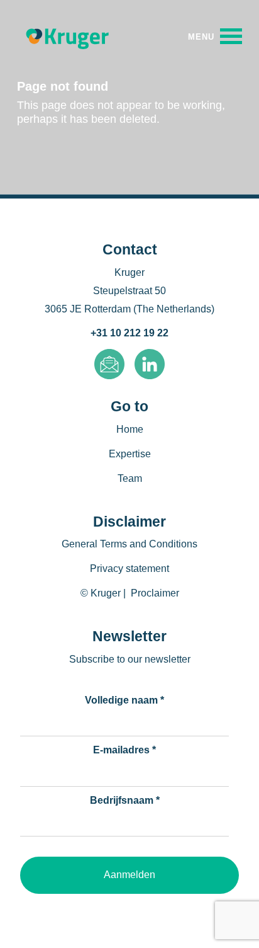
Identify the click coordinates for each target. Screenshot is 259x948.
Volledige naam (124, 700)
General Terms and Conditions (129, 544)
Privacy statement (129, 568)
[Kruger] (67, 36)
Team (130, 478)
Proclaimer (155, 593)
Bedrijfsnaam (125, 800)
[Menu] (215, 36)
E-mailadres (124, 750)
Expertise (130, 453)
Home (129, 429)
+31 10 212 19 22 (129, 333)
